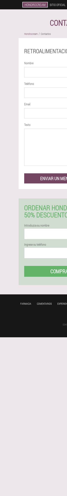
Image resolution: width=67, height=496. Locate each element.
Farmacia (25, 303)
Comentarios (44, 303)
